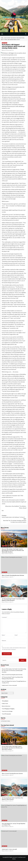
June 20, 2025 (9, 50)
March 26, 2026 (8, 800)
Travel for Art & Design (7, 711)
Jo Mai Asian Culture (5, 721)
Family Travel (4, 42)
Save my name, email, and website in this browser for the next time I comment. (14, 648)
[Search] (26, 34)
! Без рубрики (5, 700)
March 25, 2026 (8, 826)
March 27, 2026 (8, 577)
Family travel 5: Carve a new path (9, 685)
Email (16, 635)
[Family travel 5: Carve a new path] (14, 839)
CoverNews (20, 857)
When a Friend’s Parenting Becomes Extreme (13, 575)
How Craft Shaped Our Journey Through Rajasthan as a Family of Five (14, 682)
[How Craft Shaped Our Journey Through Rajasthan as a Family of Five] (14, 813)
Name (3, 635)
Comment (4, 617)
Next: (14, 520)
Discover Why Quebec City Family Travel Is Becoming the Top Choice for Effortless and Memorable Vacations (13, 550)
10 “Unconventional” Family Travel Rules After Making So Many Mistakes (12, 678)
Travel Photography (6, 713)
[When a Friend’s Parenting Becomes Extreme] (14, 565)
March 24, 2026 (8, 850)
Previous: (13, 516)
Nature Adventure (6, 706)
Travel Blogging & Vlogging (8, 708)
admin (4, 50)
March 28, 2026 (8, 553)
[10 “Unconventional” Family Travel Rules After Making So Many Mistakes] (14, 588)
